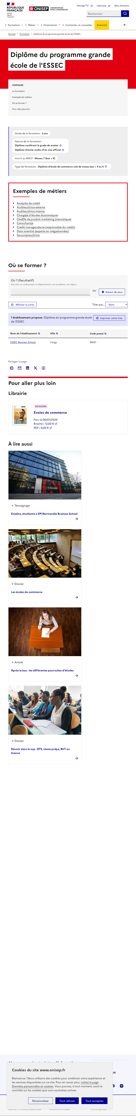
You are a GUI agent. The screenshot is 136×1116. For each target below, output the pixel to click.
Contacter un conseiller (78, 25)
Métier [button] (31, 25)
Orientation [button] (50, 25)
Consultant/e (25, 223)
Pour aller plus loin (21, 108)
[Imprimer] (11, 368)
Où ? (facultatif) (22, 280)
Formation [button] (14, 25)
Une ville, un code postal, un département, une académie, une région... (44, 284)
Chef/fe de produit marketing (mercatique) (44, 219)
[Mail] (19, 368)
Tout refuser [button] (67, 1101)
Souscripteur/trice (28, 235)
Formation (25, 33)
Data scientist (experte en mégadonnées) (43, 231)
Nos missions (121, 5)
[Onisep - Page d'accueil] (39, 8)
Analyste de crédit (28, 203)
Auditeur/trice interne (31, 211)
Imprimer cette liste (111, 318)
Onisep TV (83, 5)
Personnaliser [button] (40, 1101)
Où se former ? (19, 103)
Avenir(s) (102, 25)
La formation (18, 91)
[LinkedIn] (27, 368)
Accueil (11, 33)
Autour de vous (113, 292)
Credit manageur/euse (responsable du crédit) (46, 227)
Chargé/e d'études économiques (37, 215)
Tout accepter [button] (94, 1101)
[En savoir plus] (60, 145)
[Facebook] (43, 368)
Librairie (102, 5)
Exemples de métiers (22, 97)
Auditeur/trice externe (31, 207)
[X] (35, 368)
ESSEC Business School (23, 342)
